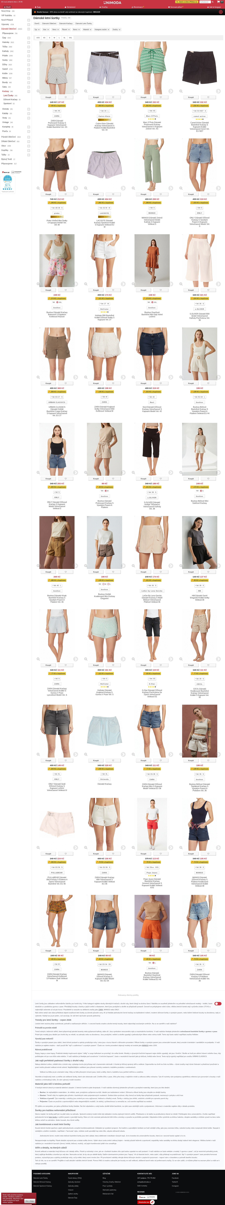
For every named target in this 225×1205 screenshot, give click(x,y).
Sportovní (7, 104)
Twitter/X (175, 1182)
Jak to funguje (215, 7)
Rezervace (139, 7)
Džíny (4, 65)
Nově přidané (7, 20)
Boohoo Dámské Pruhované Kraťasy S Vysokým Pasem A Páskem (105, 504)
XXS (38, 38)
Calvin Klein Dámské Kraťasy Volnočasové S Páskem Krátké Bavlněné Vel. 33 (104, 127)
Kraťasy (5, 91)
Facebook (175, 1178)
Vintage (5, 122)
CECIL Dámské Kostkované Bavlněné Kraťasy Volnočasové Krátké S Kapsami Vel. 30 (199, 693)
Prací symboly (107, 1186)
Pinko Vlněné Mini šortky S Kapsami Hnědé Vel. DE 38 (57, 223)
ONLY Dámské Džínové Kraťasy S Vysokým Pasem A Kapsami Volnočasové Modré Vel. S (200, 222)
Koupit (48, 97)
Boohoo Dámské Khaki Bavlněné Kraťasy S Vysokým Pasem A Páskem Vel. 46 (57, 599)
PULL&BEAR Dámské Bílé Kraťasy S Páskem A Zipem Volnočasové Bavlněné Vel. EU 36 (57, 880)
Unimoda (104, 779)
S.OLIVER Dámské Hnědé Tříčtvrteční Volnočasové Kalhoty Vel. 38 (152, 505)
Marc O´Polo (152, 116)
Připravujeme (7, 33)
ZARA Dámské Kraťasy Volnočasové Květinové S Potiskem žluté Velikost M (57, 977)
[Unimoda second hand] (112, 4)
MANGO (152, 213)
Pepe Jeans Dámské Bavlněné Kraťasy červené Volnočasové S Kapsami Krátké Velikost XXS (152, 883)
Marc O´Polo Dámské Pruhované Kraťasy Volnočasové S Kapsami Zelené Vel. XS (152, 125)
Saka (4, 87)
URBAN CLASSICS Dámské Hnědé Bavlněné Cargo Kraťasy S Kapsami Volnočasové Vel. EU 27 (57, 411)
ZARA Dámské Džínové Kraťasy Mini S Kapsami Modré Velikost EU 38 (152, 786)
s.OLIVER (199, 309)
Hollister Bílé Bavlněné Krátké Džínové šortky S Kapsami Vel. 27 (104, 317)
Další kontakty (142, 1186)
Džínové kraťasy (10, 100)
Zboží (8, 7)
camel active (200, 116)
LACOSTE (104, 213)
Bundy (5, 82)
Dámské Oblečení (8, 29)
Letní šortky (8, 96)
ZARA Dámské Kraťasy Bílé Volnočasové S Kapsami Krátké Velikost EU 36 (104, 880)
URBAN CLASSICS (57, 402)
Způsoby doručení (74, 1182)
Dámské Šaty (72, 1198)
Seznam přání (176, 7)
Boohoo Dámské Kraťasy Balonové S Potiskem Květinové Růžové (57, 314)
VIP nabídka (6, 15)
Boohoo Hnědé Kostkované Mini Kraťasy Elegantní (104, 596)
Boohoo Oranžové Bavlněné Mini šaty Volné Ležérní (152, 314)
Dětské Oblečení (8, 141)
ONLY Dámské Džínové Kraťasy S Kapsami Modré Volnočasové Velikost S (57, 505)
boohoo (56, 308)
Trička (4, 47)
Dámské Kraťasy (105, 784)
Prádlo (5, 56)
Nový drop (5, 11)
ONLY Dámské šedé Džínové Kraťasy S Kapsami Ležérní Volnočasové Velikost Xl (57, 787)
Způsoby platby (73, 1186)
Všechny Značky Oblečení (112, 1182)
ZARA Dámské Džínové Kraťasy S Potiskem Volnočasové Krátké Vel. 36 (199, 977)
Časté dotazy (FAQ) (75, 1178)
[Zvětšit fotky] (38, 91)
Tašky (3, 155)
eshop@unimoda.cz (144, 1182)
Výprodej (5, 24)
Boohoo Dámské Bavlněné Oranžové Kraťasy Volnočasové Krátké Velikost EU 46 (152, 976)
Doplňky (4, 150)
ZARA (56, 116)
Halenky (5, 42)
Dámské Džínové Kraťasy (42, 1182)
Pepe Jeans (152, 873)
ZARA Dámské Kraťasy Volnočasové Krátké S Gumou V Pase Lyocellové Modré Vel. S (57, 692)
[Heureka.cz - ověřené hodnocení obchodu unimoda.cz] (7, 193)
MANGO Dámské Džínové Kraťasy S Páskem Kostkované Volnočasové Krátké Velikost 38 (199, 881)
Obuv (3, 146)
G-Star (152, 684)
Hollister (104, 309)
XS (44, 38)
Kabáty (5, 113)
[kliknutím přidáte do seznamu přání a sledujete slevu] (65, 97)
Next (152, 402)
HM (199, 591)
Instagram (175, 1186)
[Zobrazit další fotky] (75, 91)
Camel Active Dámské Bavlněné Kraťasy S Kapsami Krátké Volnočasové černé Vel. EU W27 (199, 127)
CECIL (199, 684)
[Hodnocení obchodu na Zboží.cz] (146, 1204)
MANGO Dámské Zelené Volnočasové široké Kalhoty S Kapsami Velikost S (152, 221)
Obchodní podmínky (109, 1190)
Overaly (5, 109)
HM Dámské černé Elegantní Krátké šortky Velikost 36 (199, 598)
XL (65, 38)
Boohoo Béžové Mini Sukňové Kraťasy (199, 502)
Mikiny (5, 78)
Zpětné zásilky (73, 1194)
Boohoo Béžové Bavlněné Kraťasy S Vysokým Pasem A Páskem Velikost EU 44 (199, 410)
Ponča (5, 131)
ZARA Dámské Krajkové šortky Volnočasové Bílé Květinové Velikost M (104, 409)
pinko (57, 213)
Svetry (5, 60)
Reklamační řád (108, 1194)
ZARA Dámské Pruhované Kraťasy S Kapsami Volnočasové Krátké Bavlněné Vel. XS (57, 124)
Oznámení (71, 7)
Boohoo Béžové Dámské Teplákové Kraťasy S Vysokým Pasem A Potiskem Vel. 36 (199, 787)
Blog (104, 1178)
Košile (5, 73)
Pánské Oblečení (8, 137)
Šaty (4, 38)
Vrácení (70, 1190)
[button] (57, 110)
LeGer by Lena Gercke (152, 591)
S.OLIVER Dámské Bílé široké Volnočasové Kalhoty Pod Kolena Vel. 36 (199, 317)
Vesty (4, 118)
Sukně (5, 69)
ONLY (199, 213)
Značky (104, 7)
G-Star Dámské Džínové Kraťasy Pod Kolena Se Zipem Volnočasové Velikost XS (152, 693)
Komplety (6, 127)
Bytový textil (6, 159)
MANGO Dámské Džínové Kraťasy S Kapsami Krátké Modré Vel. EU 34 (104, 977)
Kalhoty (5, 51)
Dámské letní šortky (40, 1178)
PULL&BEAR (57, 873)
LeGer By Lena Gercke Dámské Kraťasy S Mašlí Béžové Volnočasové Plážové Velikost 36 (152, 599)
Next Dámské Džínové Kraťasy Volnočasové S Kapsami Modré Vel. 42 (152, 409)
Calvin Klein (104, 116)
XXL (70, 38)
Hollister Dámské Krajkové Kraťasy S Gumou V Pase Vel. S (105, 692)
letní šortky (53, 1117)
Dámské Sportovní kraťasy (42, 1186)
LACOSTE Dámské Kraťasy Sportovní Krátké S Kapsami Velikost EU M (104, 224)
